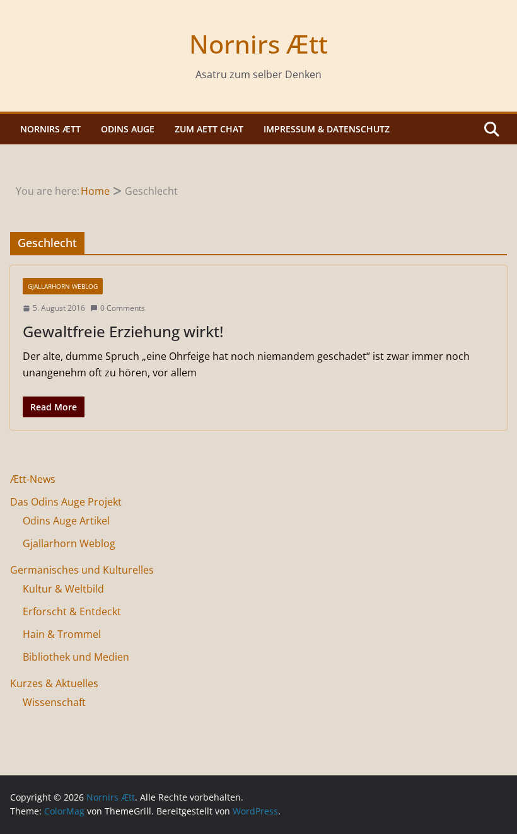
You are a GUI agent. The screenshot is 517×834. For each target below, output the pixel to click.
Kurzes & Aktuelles (54, 683)
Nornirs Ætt (258, 43)
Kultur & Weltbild (63, 589)
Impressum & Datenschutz (327, 129)
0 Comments (122, 308)
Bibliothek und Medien (76, 657)
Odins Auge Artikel (66, 521)
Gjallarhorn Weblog (63, 286)
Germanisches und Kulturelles (82, 570)
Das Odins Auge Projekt (66, 502)
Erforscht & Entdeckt (72, 611)
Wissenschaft (54, 702)
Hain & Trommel (62, 634)
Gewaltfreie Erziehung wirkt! (123, 331)
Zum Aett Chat (209, 129)
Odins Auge (127, 129)
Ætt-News (32, 479)
